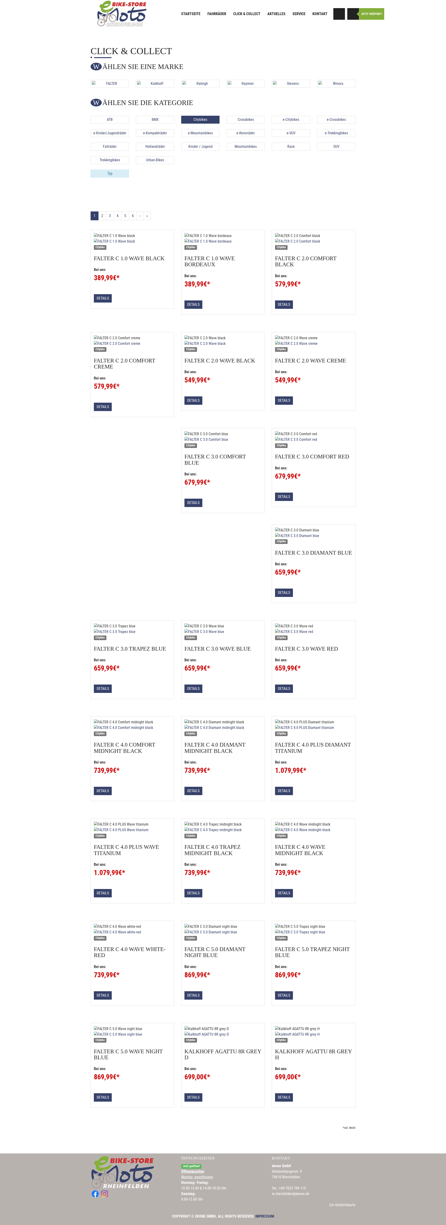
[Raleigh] (200, 83)
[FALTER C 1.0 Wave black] (132, 241)
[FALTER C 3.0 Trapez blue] (132, 632)
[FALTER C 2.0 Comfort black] (313, 241)
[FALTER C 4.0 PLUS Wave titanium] (132, 830)
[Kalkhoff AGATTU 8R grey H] (313, 1034)
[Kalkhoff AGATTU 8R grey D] (223, 1034)
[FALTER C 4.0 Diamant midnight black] (223, 728)
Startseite (190, 14)
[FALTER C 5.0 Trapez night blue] (313, 932)
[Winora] (336, 83)
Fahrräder (216, 14)
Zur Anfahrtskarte (342, 1205)
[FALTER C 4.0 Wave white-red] (132, 932)
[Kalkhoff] (155, 83)
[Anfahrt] (339, 14)
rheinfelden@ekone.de (292, 1194)
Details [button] (103, 298)
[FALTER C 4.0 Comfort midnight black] (132, 728)
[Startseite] (122, 13)
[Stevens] (291, 83)
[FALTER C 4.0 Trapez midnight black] (223, 830)
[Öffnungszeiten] (353, 14)
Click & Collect (246, 14)
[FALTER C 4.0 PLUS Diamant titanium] (313, 728)
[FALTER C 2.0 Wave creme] (313, 343)
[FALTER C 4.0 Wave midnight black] (313, 830)
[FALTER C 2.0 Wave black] (223, 343)
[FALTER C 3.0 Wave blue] (223, 632)
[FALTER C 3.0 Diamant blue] (313, 536)
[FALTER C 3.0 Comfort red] (313, 439)
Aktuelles (276, 14)
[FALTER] (110, 83)
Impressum (264, 1216)
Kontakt (320, 14)
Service (298, 14)
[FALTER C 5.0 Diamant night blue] (223, 932)
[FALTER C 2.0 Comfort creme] (132, 343)
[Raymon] (246, 83)
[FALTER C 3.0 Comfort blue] (223, 439)
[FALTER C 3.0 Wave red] (313, 632)
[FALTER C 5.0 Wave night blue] (132, 1034)
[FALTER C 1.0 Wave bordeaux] (223, 241)
